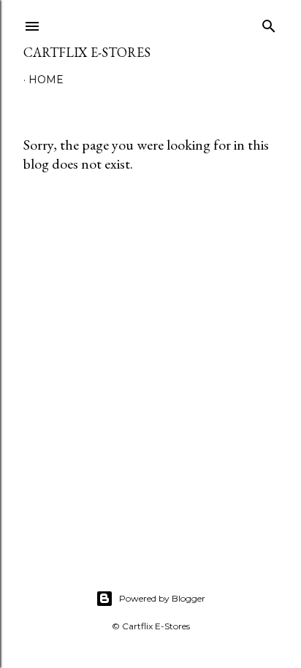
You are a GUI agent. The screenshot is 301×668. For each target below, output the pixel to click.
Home (46, 79)
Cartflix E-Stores (86, 52)
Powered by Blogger (162, 598)
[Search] (269, 23)
